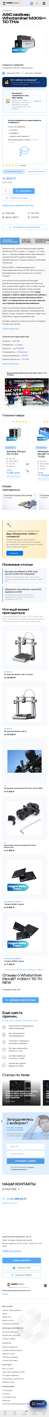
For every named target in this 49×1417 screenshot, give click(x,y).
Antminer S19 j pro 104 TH (16, 452)
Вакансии (6, 1401)
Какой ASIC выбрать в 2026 (13, 1372)
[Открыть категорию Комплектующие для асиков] (19, 501)
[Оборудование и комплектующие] (15, 1284)
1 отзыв (22, 165)
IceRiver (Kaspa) (8, 1339)
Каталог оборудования (11, 1310)
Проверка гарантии (10, 1324)
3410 (24, 356)
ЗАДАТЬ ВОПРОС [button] (21, 1260)
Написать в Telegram (33, 73)
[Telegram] (37, 3)
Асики (4, 1314)
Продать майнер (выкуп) (12, 1350)
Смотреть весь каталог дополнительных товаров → (24, 970)
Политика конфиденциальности (15, 1404)
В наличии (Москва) (13, 171)
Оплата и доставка (10, 1360)
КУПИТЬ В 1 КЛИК (19, 198)
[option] (24, 42)
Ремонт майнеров (9, 1347)
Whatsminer (23, 352)
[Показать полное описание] (11, 328)
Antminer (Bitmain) (10, 1332)
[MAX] (31, 3)
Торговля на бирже (10, 1357)
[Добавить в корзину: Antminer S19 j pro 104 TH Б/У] (27, 471)
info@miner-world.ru (12, 1251)
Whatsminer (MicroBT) (11, 1335)
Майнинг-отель (8, 1354)
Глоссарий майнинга (10, 1375)
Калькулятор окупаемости (13, 1379)
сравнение (34, 1414)
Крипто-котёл (8, 1320)
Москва (5, 1294)
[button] (5, 1413)
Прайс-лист (7, 1317)
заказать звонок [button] (9, 1203)
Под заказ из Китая (36, 171)
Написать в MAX (13, 73)
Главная (7, 10)
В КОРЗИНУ (25, 191)
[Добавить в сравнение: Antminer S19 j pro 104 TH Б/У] (27, 464)
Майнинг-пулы (8, 1382)
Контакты (6, 1394)
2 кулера (18, 345)
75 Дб (18, 348)
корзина (24, 1414)
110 (23, 359)
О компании (7, 1390)
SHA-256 (16, 341)
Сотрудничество (9, 1397)
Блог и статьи (7, 1369)
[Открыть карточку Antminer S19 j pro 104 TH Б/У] (15, 433)
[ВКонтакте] (45, 1408)
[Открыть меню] (44, 3)
